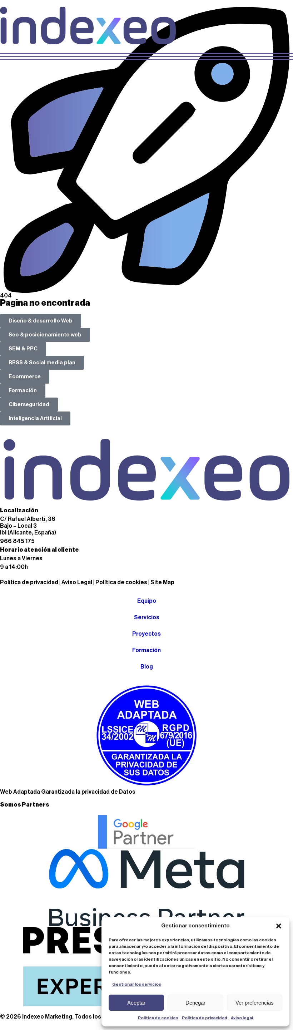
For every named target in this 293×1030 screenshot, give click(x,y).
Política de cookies (158, 1018)
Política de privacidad (204, 1018)
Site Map (162, 582)
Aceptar (136, 1003)
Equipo (146, 601)
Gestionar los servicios (136, 984)
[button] (278, 926)
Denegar (195, 1003)
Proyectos (146, 634)
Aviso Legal (76, 582)
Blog (146, 667)
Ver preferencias (254, 1003)
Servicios (146, 617)
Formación (146, 650)
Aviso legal (242, 1018)
